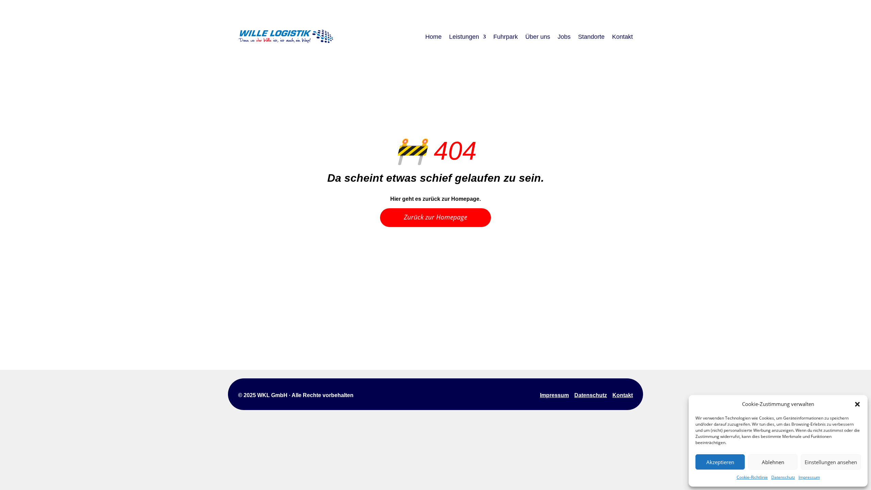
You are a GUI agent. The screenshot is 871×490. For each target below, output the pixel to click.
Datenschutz (783, 477)
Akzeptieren (720, 462)
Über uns (537, 36)
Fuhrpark (505, 36)
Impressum (809, 477)
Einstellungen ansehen (831, 462)
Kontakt (622, 36)
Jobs (564, 36)
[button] (857, 404)
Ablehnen (773, 462)
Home (433, 36)
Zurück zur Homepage (435, 217)
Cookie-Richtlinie (752, 477)
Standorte (591, 36)
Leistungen (464, 36)
